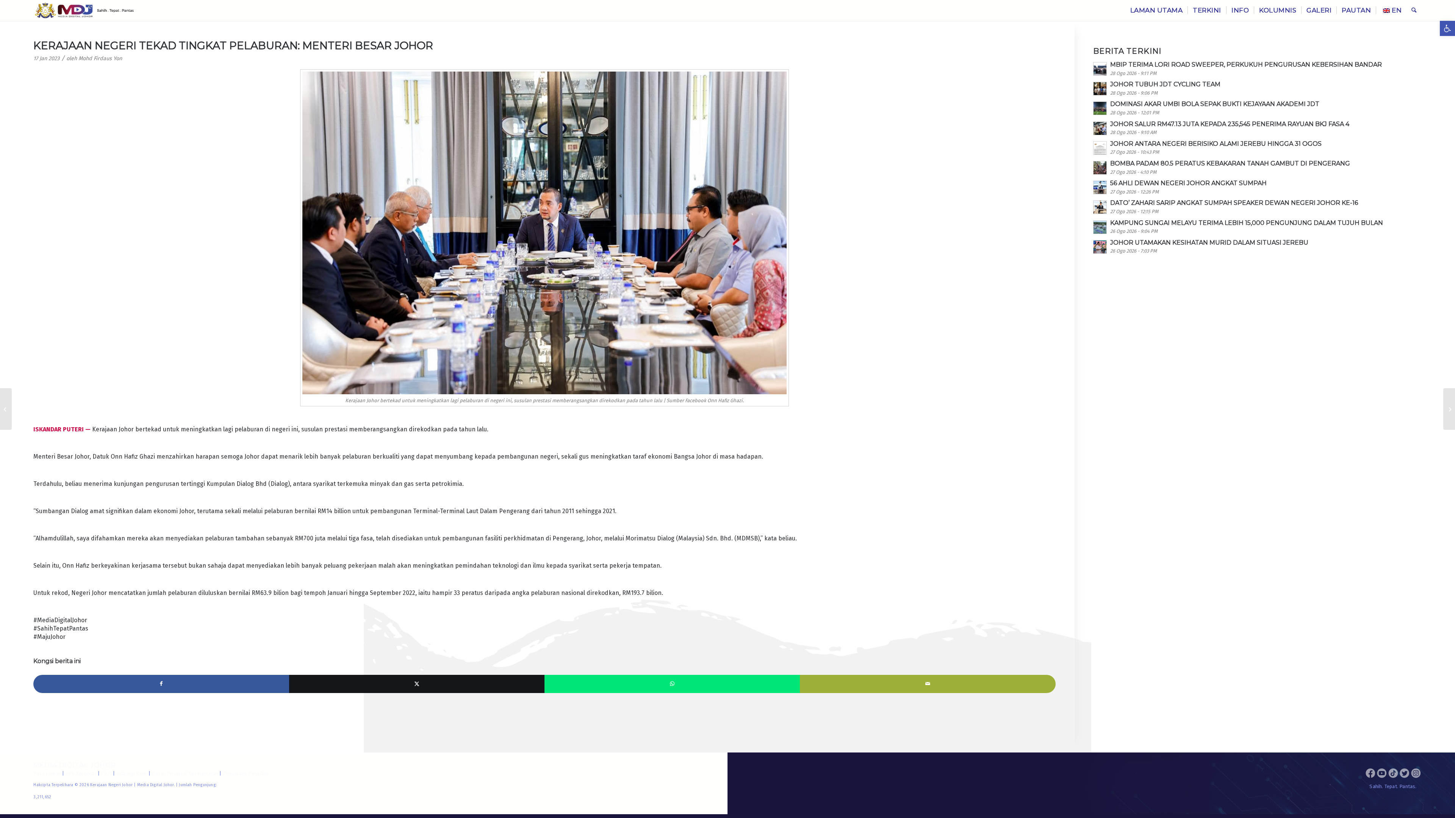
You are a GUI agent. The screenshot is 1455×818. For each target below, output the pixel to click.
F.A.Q (106, 773)
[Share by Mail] (927, 684)
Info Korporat (81, 773)
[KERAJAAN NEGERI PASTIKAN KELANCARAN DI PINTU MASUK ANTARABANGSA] (6, 409)
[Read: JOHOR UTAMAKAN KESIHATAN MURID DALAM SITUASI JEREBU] (1100, 247)
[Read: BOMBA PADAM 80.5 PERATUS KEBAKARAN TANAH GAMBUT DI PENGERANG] (1100, 168)
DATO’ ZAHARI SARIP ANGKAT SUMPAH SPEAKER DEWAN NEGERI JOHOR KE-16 (1234, 202)
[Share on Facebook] (161, 684)
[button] (1447, 28)
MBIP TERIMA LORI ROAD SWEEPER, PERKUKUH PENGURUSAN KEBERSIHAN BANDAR (1246, 64)
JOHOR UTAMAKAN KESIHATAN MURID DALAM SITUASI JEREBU (1209, 242)
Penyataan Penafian (246, 773)
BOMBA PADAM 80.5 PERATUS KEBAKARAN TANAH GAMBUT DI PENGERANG (1230, 163)
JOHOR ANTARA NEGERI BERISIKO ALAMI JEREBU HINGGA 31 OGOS (1216, 143)
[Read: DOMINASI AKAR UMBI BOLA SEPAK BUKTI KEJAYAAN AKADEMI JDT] (1100, 108)
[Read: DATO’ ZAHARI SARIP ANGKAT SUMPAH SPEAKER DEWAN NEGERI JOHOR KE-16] (1100, 207)
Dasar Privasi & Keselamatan (185, 773)
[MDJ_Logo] (84, 10)
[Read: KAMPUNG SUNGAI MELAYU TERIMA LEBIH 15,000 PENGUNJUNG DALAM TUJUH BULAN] (1100, 227)
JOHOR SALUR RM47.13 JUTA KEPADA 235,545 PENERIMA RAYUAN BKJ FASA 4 (1229, 124)
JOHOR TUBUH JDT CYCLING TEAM (1165, 84)
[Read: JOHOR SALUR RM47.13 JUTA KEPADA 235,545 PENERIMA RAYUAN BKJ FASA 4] (1100, 128)
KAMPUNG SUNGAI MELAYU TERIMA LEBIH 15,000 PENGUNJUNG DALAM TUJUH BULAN (1246, 222)
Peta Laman (47, 773)
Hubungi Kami (131, 773)
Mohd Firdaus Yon (100, 58)
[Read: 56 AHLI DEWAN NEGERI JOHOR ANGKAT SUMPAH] (1100, 187)
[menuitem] (1156, 10)
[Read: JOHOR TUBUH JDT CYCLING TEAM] (1100, 88)
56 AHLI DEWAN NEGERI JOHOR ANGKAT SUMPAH (1188, 183)
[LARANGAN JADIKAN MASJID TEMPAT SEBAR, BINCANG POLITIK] (1449, 409)
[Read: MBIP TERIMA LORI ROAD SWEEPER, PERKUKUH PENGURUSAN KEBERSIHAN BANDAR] (1100, 69)
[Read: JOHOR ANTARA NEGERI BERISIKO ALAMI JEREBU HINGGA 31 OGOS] (1100, 148)
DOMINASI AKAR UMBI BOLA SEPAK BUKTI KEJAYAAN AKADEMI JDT (1214, 104)
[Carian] (1413, 10)
